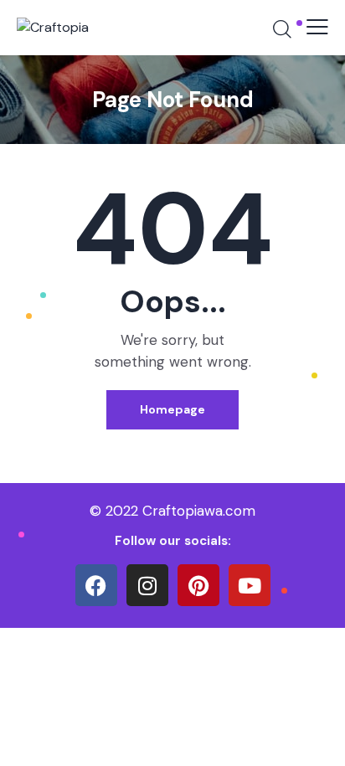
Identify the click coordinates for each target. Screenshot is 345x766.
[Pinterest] (198, 585)
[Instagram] (147, 585)
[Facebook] (96, 585)
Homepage (172, 409)
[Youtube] (249, 585)
